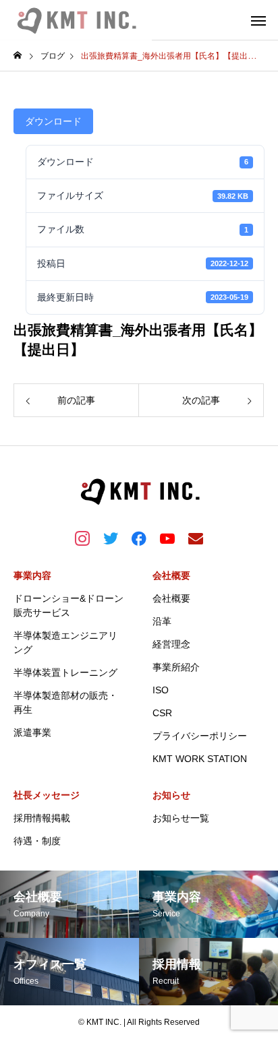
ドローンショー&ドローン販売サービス (68, 605)
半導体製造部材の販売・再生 (65, 702)
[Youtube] (167, 537)
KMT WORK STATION (199, 758)
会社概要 (171, 575)
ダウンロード (53, 121)
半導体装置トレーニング (65, 672)
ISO (160, 690)
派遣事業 (32, 732)
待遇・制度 (37, 841)
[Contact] (195, 537)
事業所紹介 (176, 667)
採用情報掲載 (41, 818)
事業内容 (32, 575)
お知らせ (171, 795)
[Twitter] (110, 537)
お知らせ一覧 (180, 818)
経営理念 (171, 644)
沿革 (161, 621)
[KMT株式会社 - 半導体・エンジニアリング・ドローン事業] (76, 20)
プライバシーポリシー (199, 735)
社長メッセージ (46, 795)
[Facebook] (139, 537)
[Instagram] (82, 537)
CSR (162, 712)
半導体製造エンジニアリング (65, 642)
